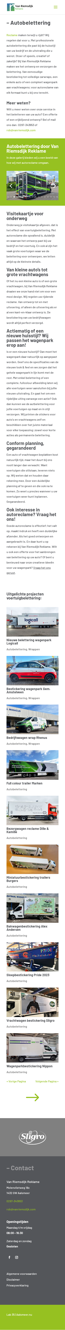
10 (35, 197)
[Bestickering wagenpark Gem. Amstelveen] (32, 670)
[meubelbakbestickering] (32, 199)
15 (51, 197)
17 (57, 197)
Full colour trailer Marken (24, 783)
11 (38, 197)
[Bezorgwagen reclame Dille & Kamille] (32, 810)
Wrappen (34, 649)
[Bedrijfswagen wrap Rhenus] (32, 719)
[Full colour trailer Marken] (32, 765)
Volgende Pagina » (46, 1081)
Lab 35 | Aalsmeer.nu (19, 1314)
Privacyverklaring (17, 1285)
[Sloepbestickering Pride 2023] (32, 957)
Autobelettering (16, 649)
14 (48, 197)
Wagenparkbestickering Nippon (29, 1066)
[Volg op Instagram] (17, 1257)
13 (45, 197)
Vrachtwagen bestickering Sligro (30, 1020)
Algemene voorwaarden (21, 1273)
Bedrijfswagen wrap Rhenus (26, 738)
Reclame (12, 35)
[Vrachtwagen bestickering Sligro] (32, 1002)
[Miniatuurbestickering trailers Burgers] (32, 859)
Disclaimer (13, 1279)
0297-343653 (14, 1201)
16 (54, 197)
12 (41, 197)
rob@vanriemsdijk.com (21, 130)
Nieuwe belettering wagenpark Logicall (28, 641)
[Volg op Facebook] (9, 1257)
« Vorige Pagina (16, 1081)
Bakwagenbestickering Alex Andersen (26, 928)
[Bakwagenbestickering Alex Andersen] (32, 908)
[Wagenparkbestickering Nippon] (32, 1048)
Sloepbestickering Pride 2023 (27, 975)
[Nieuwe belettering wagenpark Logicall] (32, 621)
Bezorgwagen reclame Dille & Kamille (27, 830)
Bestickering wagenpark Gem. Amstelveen (28, 690)
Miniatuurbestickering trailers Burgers (28, 879)
